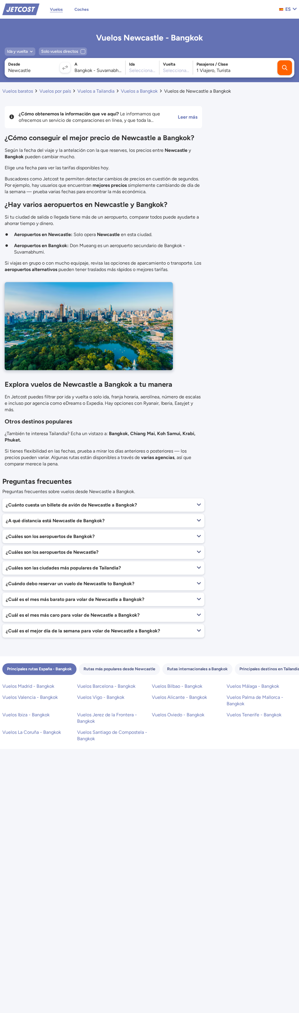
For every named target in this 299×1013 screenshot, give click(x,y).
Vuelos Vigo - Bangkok (100, 697)
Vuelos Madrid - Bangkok (28, 686)
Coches (81, 9)
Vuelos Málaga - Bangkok (253, 686)
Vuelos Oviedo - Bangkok (178, 714)
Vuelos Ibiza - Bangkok (26, 714)
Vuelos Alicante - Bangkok (179, 697)
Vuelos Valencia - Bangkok (30, 697)
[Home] (20, 9)
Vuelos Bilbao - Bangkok (177, 686)
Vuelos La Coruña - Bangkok (31, 732)
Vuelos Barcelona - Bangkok (106, 686)
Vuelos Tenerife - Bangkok (254, 714)
